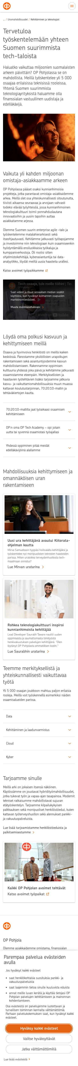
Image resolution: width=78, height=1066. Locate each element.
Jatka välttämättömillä (39, 1049)
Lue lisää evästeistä (15, 1059)
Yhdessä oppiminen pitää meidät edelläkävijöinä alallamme (27, 448)
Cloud (10, 743)
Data (9, 716)
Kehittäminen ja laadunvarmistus (27, 730)
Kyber (9, 757)
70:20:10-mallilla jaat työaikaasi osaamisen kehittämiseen (35, 412)
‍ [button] (4, 19)
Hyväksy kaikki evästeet (39, 1028)
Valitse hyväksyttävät (39, 1039)
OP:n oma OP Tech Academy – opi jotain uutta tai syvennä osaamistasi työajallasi (33, 430)
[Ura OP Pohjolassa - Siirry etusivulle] (6, 6)
